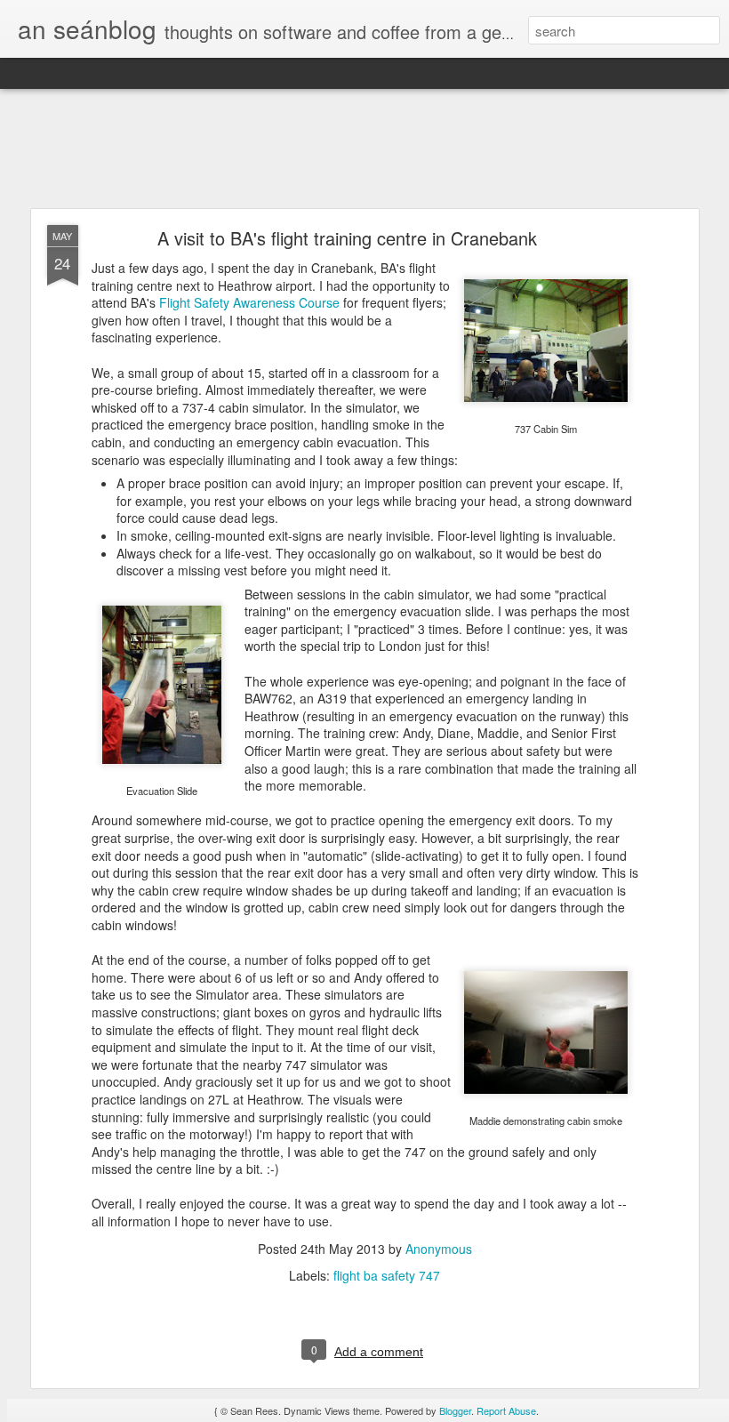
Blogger (455, 1410)
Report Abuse (506, 1410)
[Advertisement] (364, 149)
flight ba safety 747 (386, 1275)
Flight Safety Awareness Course (249, 302)
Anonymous (438, 1248)
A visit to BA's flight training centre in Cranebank (347, 238)
